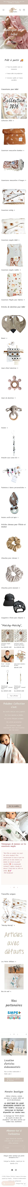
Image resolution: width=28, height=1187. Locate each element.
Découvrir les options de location (13, 1079)
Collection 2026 (6, 121)
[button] (3, 10)
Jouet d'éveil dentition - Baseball (20, 664)
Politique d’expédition (21, 1183)
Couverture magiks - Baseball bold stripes (19, 644)
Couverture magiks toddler (10, 270)
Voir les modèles (14, 806)
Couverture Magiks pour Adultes (12, 300)
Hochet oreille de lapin (9, 517)
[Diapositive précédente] (10, 1034)
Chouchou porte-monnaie (9, 588)
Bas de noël (5, 991)
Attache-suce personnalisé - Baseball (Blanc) (19, 688)
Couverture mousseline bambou (11, 151)
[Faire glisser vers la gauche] (10, 887)
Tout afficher (14, 696)
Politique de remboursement (19, 1178)
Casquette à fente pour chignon (12, 618)
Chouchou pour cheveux (9, 558)
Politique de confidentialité (15, 1181)
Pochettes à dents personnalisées (12, 488)
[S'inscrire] (23, 1148)
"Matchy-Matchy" (7, 925)
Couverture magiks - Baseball (6, 644)
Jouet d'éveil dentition (8, 368)
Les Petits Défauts (7, 962)
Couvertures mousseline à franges (12, 180)
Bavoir (3, 338)
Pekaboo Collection (10, 1176)
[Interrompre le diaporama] (26, 1034)
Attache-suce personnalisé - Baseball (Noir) (7, 688)
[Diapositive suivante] (17, 1034)
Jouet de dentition (7, 398)
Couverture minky (7, 210)
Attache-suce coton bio (9, 458)
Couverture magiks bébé (9, 240)
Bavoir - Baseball (5, 664)
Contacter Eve (14, 1027)
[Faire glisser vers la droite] (17, 887)
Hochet (3, 428)
